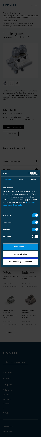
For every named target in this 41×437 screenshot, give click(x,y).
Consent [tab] (7, 180)
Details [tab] (20, 180)
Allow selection (20, 254)
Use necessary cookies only (20, 262)
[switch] (35, 222)
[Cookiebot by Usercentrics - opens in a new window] (28, 173)
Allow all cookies (20, 247)
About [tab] (33, 180)
